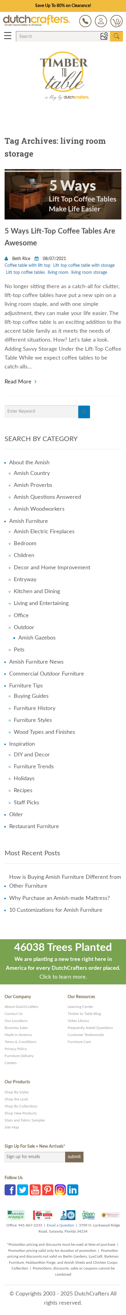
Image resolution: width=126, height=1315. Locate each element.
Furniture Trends (34, 767)
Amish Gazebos (37, 638)
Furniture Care (79, 1042)
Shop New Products (21, 1113)
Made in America (18, 1035)
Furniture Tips (26, 686)
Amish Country (32, 473)
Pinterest (47, 1189)
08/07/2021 (54, 259)
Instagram (60, 1189)
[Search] (84, 411)
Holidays (24, 778)
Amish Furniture (28, 521)
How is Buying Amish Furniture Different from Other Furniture (65, 882)
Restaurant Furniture (34, 826)
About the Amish (29, 463)
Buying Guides (31, 696)
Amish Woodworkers (39, 509)
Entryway (25, 579)
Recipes (23, 790)
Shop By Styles (17, 1092)
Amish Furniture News (36, 662)
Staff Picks (26, 803)
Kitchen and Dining (37, 591)
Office (21, 615)
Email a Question (60, 1225)
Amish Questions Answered (47, 497)
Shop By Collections (21, 1106)
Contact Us (14, 1014)
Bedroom (25, 543)
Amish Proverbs (33, 485)
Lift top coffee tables (25, 272)
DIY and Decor (32, 755)
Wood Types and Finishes (44, 732)
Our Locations (16, 1021)
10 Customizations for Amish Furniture (55, 910)
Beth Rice (21, 259)
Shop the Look (16, 1099)
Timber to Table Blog (84, 1014)
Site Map (12, 1127)
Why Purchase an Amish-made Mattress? (59, 898)
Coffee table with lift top (27, 265)
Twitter (22, 1189)
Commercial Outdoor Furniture (46, 674)
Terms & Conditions (20, 1042)
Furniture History (34, 708)
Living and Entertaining (41, 603)
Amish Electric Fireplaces (44, 531)
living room (58, 272)
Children (24, 555)
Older (16, 814)
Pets (19, 650)
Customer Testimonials (86, 1035)
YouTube (35, 1189)
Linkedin (72, 1189)
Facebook (10, 1189)
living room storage (89, 272)
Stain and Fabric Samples (25, 1120)
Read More (18, 381)
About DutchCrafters (21, 1007)
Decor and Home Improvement (52, 568)
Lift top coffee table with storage (84, 265)
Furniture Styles (33, 720)
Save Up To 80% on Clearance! (63, 6)
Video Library (78, 1021)
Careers (11, 1063)
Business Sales (16, 1028)
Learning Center (80, 1007)
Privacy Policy (16, 1049)
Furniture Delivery (19, 1056)
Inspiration (22, 744)
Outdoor (24, 627)
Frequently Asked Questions (90, 1028)
